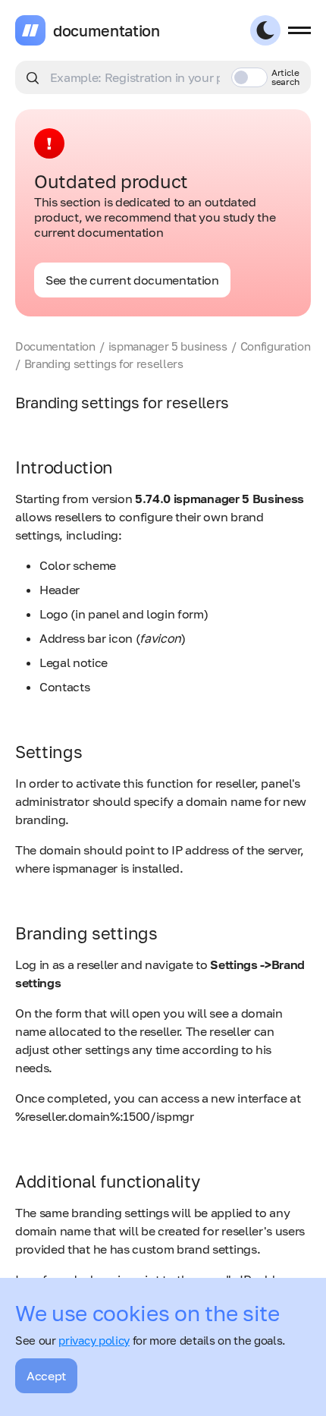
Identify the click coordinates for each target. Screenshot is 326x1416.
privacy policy (94, 1340)
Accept (46, 1375)
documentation (106, 30)
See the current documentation (132, 280)
